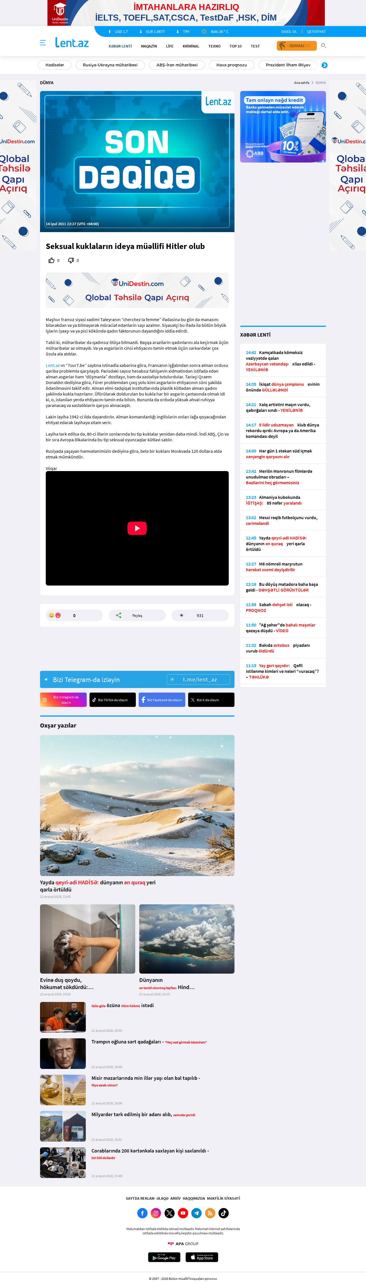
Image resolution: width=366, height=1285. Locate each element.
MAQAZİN (149, 46)
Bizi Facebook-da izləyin (164, 700)
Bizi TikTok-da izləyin (113, 700)
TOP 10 (236, 46)
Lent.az (53, 365)
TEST (255, 46)
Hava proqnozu (231, 65)
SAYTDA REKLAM (140, 1198)
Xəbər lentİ (120, 46)
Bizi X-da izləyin (208, 700)
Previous (41, 65)
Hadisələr (54, 65)
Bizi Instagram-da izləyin (66, 700)
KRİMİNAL (191, 46)
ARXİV (175, 1198)
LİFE (170, 46)
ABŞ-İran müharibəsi (177, 65)
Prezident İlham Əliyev (288, 65)
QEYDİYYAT (316, 31)
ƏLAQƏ (162, 1198)
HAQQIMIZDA (194, 1198)
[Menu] (43, 43)
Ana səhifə (301, 82)
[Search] (323, 45)
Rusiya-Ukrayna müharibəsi (110, 65)
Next (324, 65)
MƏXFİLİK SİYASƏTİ (223, 1198)
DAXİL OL (289, 31)
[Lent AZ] (72, 43)
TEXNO (214, 46)
